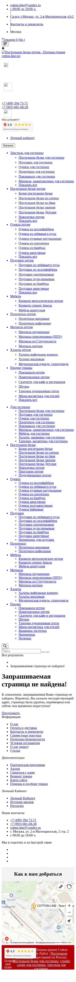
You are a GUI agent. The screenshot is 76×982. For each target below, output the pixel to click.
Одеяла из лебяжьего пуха (37, 234)
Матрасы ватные (31, 346)
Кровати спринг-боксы (35, 305)
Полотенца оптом (23, 314)
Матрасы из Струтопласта (37, 341)
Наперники (27, 634)
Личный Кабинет (22, 798)
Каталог (8, 145)
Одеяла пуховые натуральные (40, 238)
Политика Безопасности (27, 739)
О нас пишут (19, 747)
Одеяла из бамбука (32, 248)
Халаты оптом (20, 350)
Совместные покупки (25, 735)
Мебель (15, 296)
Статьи (15, 750)
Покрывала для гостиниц (37, 176)
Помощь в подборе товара (29, 784)
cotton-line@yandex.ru (25, 827)
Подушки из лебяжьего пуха (39, 265)
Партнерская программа (27, 765)
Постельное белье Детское (37, 212)
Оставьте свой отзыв (9, 964)
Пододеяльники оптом (35, 475)
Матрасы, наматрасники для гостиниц (46, 181)
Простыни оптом (31, 471)
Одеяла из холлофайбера (36, 229)
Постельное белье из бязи (37, 203)
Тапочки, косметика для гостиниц (43, 441)
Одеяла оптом (20, 224)
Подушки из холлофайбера (38, 269)
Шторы (24, 386)
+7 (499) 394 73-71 (15, 103)
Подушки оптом (22, 260)
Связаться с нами (22, 772)
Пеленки (25, 638)
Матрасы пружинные (34, 332)
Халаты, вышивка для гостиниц (42, 437)
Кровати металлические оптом (41, 301)
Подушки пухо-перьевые (36, 279)
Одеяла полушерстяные (36, 505)
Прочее (15, 604)
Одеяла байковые (31, 509)
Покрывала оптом (32, 372)
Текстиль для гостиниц (26, 153)
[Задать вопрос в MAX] (6, 66)
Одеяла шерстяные (32, 253)
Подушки (17, 513)
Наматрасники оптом (34, 377)
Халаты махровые (32, 359)
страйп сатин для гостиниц (43, 963)
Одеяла (15, 479)
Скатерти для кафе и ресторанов (42, 382)
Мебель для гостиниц (34, 433)
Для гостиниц (20, 407)
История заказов (22, 802)
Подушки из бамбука (34, 283)
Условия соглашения (25, 743)
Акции (15, 768)
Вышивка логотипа (33, 630)
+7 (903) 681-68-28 (15, 107)
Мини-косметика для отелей (39, 396)
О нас (14, 724)
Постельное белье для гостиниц (41, 157)
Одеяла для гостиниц (34, 167)
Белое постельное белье (36, 193)
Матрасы (16, 570)
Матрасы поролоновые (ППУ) (40, 336)
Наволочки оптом (31, 217)
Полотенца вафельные (35, 323)
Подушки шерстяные (34, 288)
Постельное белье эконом (37, 207)
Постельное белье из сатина (39, 198)
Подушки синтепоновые (36, 274)
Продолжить (11, 713)
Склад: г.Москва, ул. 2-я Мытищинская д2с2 (42, 16)
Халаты (15, 589)
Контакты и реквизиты (26, 731)
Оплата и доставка (23, 728)
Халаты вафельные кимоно (38, 354)
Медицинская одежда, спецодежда (43, 364)
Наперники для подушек (36, 539)
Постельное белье (23, 445)
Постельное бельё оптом (27, 188)
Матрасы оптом (21, 327)
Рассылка (17, 806)
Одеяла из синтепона (34, 243)
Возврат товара (21, 776)
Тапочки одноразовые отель (39, 391)
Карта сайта (18, 780)
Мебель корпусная (32, 310)
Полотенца (18, 543)
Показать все (28, 185)
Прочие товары (21, 368)
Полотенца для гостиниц (37, 171)
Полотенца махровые (34, 318)
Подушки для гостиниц (36, 162)
